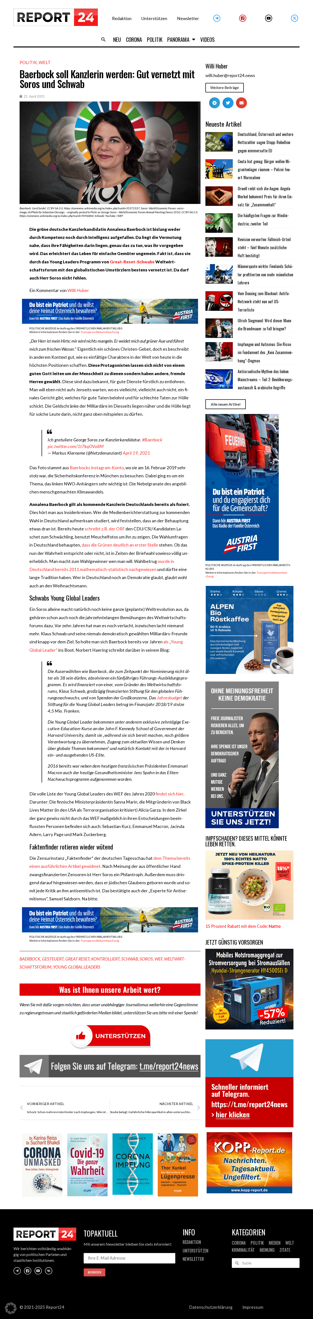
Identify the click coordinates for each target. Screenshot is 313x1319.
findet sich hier (169, 793)
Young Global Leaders (76, 967)
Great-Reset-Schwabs (132, 261)
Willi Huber (78, 290)
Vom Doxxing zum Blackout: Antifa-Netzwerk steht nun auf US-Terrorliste (264, 302)
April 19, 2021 (136, 453)
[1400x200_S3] (110, 322)
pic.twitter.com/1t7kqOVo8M (75, 446)
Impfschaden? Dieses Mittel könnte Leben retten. (246, 841)
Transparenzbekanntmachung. (99, 332)
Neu (117, 39)
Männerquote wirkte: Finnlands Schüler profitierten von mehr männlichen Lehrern (265, 274)
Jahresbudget (169, 697)
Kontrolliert (105, 958)
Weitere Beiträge (224, 87)
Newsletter (188, 18)
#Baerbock (152, 439)
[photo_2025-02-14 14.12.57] (242, 826)
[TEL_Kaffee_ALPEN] (249, 672)
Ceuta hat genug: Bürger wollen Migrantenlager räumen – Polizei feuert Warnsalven (264, 169)
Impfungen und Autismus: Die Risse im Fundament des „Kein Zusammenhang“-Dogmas (265, 352)
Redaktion (122, 18)
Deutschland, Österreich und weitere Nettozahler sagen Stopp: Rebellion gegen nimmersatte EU (265, 142)
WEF (158, 958)
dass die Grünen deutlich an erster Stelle (120, 545)
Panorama (178, 39)
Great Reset (77, 958)
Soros (146, 958)
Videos (207, 39)
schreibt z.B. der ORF (105, 528)
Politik (154, 39)
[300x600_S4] (242, 559)
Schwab (129, 958)
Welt (45, 62)
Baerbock (30, 958)
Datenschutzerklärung (211, 1307)
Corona (134, 39)
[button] (103, 39)
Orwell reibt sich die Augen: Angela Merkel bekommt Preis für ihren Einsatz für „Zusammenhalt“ (265, 197)
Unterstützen (154, 18)
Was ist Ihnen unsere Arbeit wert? (110, 989)
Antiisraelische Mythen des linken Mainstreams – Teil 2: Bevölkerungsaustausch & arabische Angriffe (265, 380)
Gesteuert (53, 958)
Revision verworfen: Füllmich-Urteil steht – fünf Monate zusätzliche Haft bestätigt (264, 247)
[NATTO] (249, 918)
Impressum (252, 1307)
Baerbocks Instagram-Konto (97, 467)
